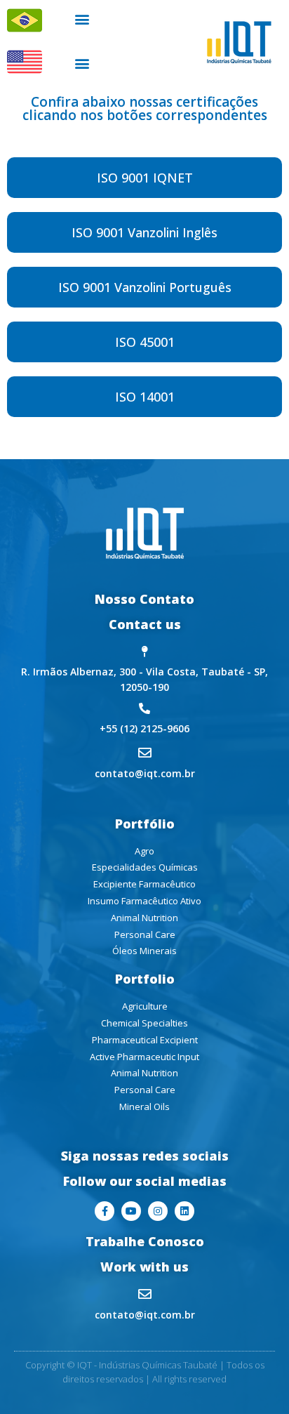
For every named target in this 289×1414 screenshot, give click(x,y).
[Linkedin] (184, 1211)
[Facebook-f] (104, 1211)
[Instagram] (158, 1211)
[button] (82, 18)
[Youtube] (131, 1211)
